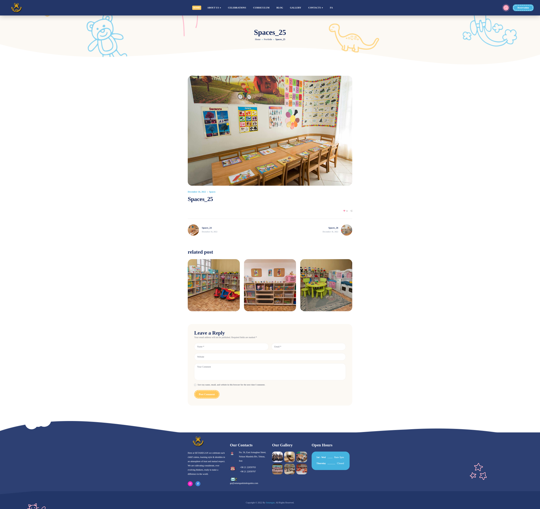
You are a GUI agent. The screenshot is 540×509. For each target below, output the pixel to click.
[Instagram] (190, 483)
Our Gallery (282, 445)
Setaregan (270, 502)
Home (258, 39)
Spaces (212, 192)
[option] (214, 287)
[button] (523, 7)
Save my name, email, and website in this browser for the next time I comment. (231, 385)
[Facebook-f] (197, 483)
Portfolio (268, 39)
